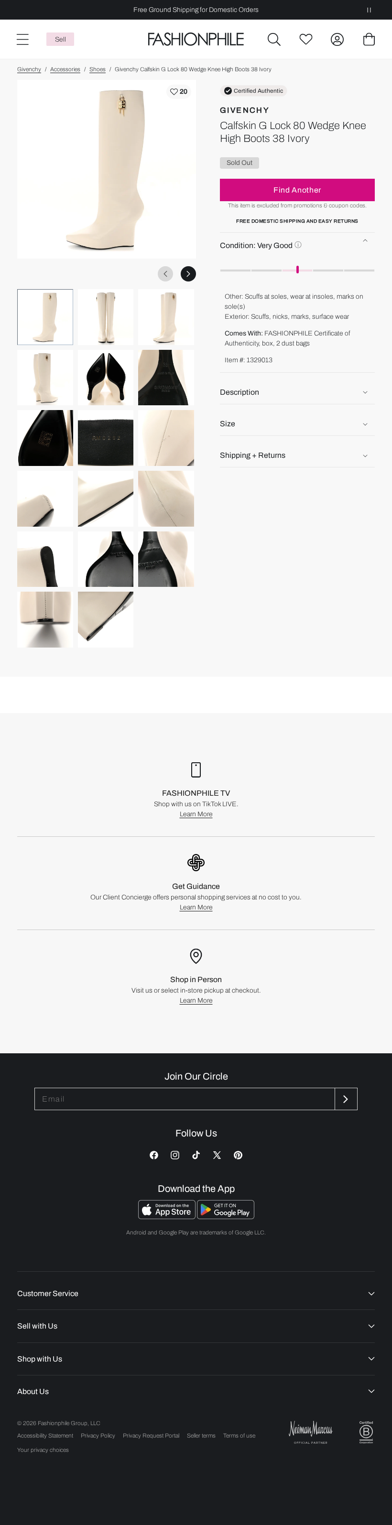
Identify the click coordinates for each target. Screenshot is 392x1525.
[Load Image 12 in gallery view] (166, 499)
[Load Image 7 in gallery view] (45, 438)
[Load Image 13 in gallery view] (45, 559)
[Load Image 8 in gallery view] (106, 438)
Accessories (65, 69)
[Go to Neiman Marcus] (311, 1432)
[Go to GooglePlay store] (225, 1216)
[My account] (337, 39)
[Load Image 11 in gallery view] (106, 499)
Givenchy (29, 69)
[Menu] (22, 39)
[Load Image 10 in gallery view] (45, 499)
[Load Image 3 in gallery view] (166, 317)
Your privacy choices (43, 1450)
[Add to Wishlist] (178, 92)
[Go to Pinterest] (238, 1155)
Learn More (196, 814)
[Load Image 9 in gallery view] (166, 438)
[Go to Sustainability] (366, 1432)
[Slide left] (165, 273)
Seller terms (201, 1435)
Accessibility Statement (45, 1435)
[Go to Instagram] (174, 1155)
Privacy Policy (98, 1435)
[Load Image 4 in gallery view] (45, 378)
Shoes (97, 69)
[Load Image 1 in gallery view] (45, 317)
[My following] (306, 39)
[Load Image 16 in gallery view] (45, 620)
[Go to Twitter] (217, 1155)
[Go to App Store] (167, 1216)
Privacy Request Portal (151, 1435)
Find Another (297, 190)
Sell (60, 39)
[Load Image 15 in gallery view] (166, 559)
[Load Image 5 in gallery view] (106, 378)
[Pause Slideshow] (369, 10)
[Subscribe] (345, 1099)
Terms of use (239, 1435)
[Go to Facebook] (153, 1155)
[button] (274, 39)
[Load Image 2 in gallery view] (106, 317)
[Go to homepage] (195, 39)
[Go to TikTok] (196, 1155)
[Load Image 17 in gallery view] (106, 620)
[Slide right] (188, 273)
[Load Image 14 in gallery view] (106, 559)
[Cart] (369, 39)
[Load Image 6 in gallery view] (166, 378)
